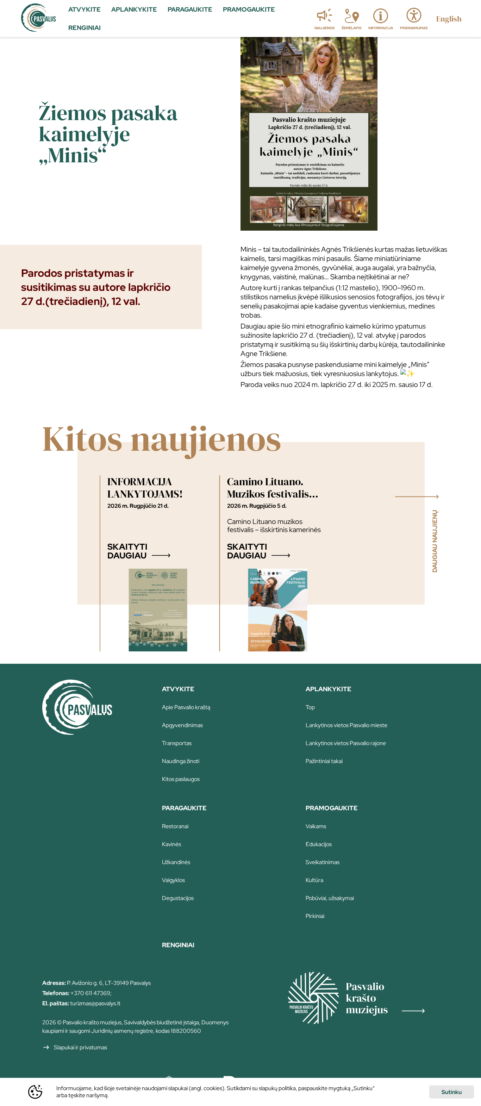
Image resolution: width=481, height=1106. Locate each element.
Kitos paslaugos (181, 779)
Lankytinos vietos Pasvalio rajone (346, 743)
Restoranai (175, 826)
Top (310, 707)
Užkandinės (176, 862)
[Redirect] (363, 999)
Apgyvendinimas (182, 725)
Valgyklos (173, 880)
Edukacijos (319, 844)
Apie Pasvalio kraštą (186, 707)
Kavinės (171, 844)
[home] (38, 18)
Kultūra (314, 880)
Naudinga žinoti (180, 761)
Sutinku (452, 1092)
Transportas (177, 743)
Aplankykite (328, 689)
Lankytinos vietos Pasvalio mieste (346, 725)
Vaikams (316, 826)
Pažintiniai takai (324, 761)
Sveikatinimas (322, 862)
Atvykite (178, 689)
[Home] (77, 732)
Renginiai (178, 945)
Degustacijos (178, 898)
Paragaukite (184, 808)
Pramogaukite (332, 808)
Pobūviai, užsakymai (330, 898)
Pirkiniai (315, 916)
